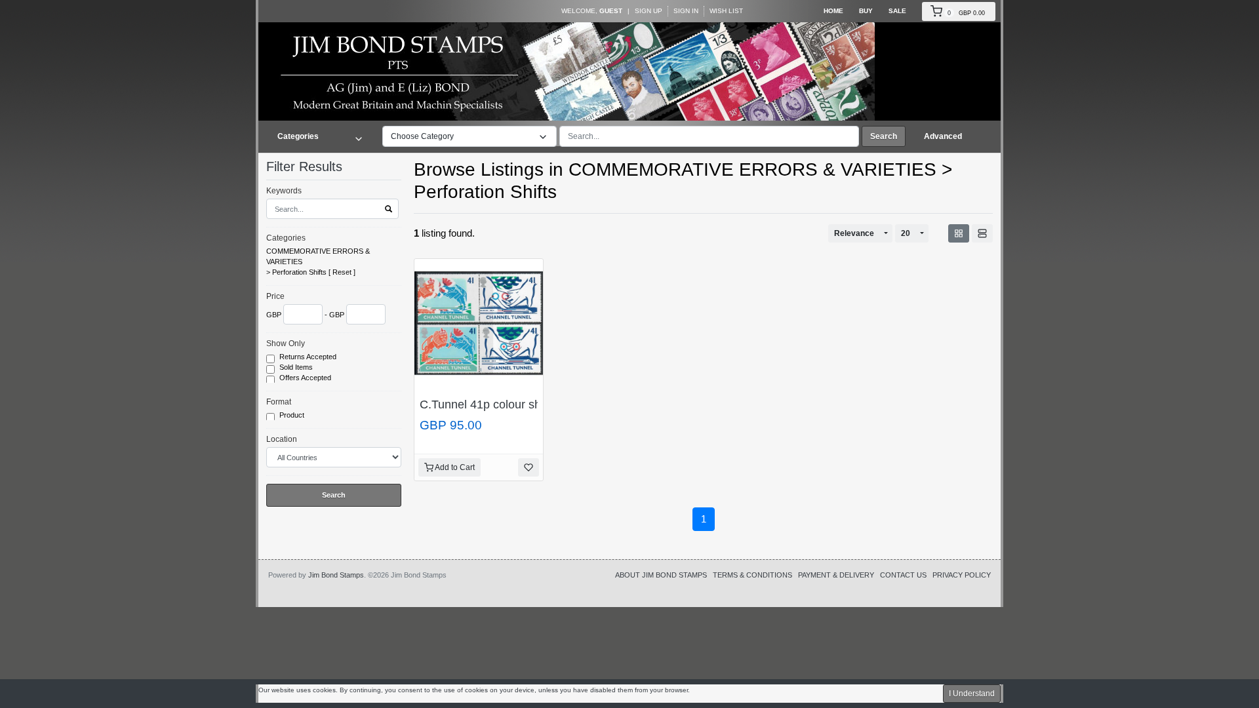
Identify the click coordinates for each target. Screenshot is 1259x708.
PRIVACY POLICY (961, 575)
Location (281, 439)
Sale (897, 10)
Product (292, 415)
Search (883, 136)
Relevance (854, 233)
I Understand (972, 693)
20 (905, 233)
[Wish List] (528, 467)
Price (275, 296)
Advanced (943, 136)
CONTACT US (903, 575)
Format (278, 401)
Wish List (726, 10)
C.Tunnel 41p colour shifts (488, 404)
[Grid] (958, 233)
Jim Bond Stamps (336, 575)
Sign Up (648, 10)
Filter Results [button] (306, 166)
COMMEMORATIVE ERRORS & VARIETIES (318, 256)
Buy (866, 10)
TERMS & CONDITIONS (752, 575)
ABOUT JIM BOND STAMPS (661, 575)
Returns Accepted (308, 357)
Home (833, 10)
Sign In (685, 10)
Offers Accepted (306, 378)
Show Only (285, 343)
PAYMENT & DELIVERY (836, 575)
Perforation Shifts (299, 272)
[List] (982, 233)
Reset (341, 272)
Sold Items (297, 367)
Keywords (284, 190)
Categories (286, 238)
